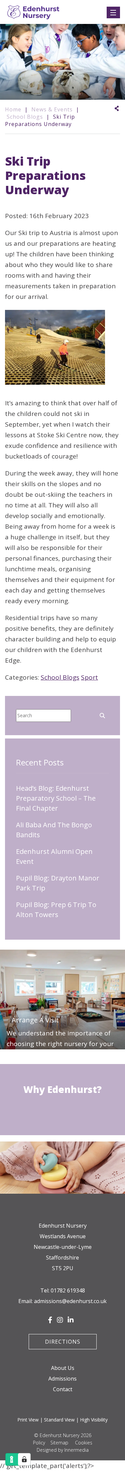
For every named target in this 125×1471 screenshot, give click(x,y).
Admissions (62, 1378)
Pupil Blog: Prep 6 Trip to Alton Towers (56, 909)
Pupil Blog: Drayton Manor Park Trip (57, 882)
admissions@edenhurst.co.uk (70, 1301)
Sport (89, 677)
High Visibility (94, 1419)
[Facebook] (50, 1320)
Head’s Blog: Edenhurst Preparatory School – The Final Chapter (56, 798)
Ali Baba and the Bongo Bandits (54, 829)
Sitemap (59, 1442)
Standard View (59, 1419)
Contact (62, 1389)
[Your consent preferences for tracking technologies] (24, 1459)
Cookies (83, 1442)
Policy (39, 1442)
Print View (28, 1419)
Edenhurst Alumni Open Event (54, 856)
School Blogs (60, 677)
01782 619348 (68, 1290)
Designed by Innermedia (63, 1450)
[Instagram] (60, 1320)
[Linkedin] (71, 1320)
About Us (62, 1368)
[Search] (102, 715)
